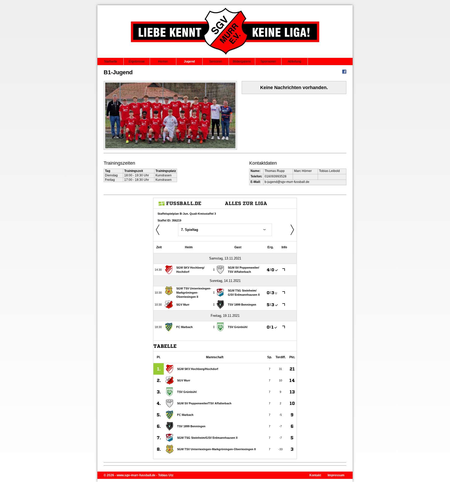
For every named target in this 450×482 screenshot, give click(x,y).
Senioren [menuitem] (215, 61)
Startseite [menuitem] (110, 61)
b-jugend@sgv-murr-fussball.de (287, 182)
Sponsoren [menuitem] (268, 61)
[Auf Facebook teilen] (344, 73)
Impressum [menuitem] (336, 475)
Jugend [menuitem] (189, 61)
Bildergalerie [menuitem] (242, 61)
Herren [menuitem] (163, 61)
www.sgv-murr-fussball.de (136, 475)
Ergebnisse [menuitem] (137, 61)
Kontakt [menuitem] (315, 475)
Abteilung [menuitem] (294, 61)
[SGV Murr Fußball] (225, 56)
